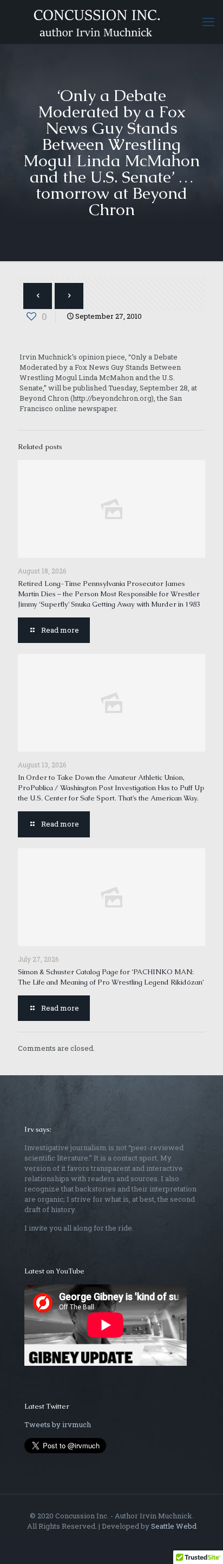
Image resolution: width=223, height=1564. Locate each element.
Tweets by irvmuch (57, 1424)
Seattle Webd (173, 1526)
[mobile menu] (208, 21)
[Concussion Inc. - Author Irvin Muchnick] (111, 21)
